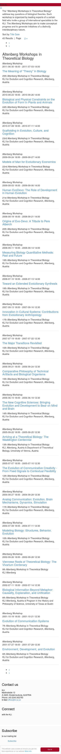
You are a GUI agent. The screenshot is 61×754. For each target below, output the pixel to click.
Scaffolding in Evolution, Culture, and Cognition (25, 131)
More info (28, 751)
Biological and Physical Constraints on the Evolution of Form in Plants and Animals (28, 100)
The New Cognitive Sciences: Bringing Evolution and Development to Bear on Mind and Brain (29, 405)
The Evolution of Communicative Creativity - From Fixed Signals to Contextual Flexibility (29, 469)
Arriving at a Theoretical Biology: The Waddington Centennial (25, 438)
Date (17, 34)
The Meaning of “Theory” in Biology (24, 71)
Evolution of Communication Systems (25, 621)
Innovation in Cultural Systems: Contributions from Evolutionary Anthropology (30, 313)
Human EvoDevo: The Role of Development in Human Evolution (29, 191)
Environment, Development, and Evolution (28, 649)
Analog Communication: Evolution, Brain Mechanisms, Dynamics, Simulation (27, 500)
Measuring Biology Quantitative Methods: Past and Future (28, 253)
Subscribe (12, 741)
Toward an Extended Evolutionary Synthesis (29, 283)
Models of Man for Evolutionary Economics (29, 162)
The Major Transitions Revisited (22, 343)
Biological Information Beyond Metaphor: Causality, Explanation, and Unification (27, 591)
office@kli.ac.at (14, 699)
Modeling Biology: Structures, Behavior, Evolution (26, 531)
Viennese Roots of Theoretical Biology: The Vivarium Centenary (29, 563)
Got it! (50, 749)
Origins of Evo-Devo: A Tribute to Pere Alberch (26, 222)
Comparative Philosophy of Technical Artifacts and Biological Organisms (25, 372)
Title (12, 34)
